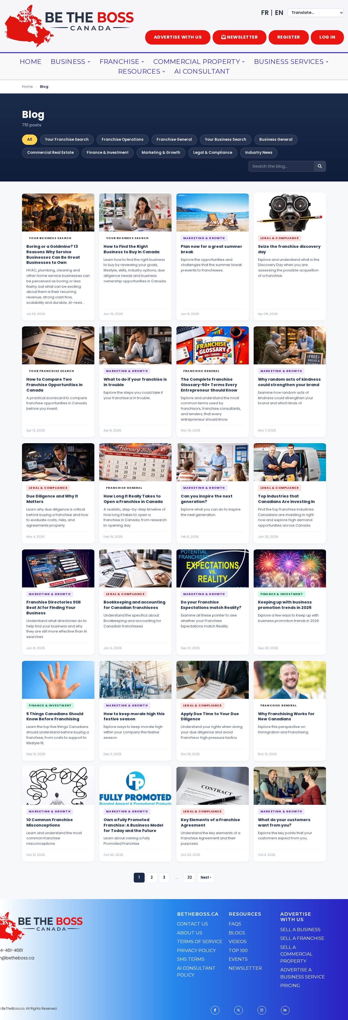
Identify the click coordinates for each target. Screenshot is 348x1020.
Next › (206, 877)
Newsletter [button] (242, 37)
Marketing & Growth (161, 152)
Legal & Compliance (212, 152)
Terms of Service (199, 941)
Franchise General (174, 139)
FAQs (235, 924)
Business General (276, 139)
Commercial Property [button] (196, 61)
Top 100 (238, 950)
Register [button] (288, 37)
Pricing (290, 985)
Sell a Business (300, 929)
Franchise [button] (119, 61)
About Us (189, 932)
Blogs (237, 932)
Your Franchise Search (67, 139)
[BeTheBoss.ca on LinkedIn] (285, 1010)
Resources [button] (139, 71)
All (29, 139)
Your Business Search (225, 139)
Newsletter (245, 968)
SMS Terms (190, 959)
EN (279, 12)
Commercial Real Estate (50, 152)
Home (30, 61)
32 (189, 877)
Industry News (258, 152)
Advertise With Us (178, 37)
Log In (327, 37)
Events (238, 959)
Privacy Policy (196, 950)
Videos (238, 941)
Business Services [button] (289, 61)
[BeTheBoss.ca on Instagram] (261, 1010)
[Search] (320, 166)
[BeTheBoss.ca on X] (238, 1010)
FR (265, 12)
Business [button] (68, 61)
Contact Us (192, 924)
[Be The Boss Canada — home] (69, 927)
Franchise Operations (123, 139)
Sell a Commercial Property (296, 954)
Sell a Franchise (302, 938)
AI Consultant (202, 71)
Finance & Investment (108, 152)
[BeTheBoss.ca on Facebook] (215, 1010)
